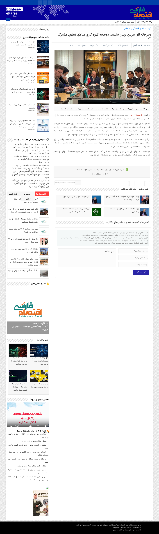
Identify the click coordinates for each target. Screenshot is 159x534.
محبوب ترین (27, 196)
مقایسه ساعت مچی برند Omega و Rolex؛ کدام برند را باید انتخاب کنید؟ (21, 59)
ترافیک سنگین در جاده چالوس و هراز (23, 270)
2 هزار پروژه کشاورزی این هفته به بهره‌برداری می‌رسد (30, 328)
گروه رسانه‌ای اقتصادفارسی (122, 530)
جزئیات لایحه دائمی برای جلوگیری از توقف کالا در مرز (23, 250)
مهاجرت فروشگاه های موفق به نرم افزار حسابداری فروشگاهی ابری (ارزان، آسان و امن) (22, 76)
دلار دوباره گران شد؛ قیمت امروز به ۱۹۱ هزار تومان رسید (23, 240)
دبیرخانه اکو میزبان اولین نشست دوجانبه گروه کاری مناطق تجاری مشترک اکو (104, 36)
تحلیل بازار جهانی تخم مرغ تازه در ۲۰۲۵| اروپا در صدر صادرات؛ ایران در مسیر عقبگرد (24, 262)
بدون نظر (82, 45)
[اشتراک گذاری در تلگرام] (137, 183)
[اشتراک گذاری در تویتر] (142, 183)
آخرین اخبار (41, 194)
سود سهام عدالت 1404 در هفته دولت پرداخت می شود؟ (113, 22)
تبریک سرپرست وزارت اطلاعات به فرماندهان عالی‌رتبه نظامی (76, 210)
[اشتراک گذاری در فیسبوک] (147, 183)
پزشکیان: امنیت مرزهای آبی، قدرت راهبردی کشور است (124, 210)
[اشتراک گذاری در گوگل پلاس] (132, 183)
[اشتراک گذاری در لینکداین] (126, 183)
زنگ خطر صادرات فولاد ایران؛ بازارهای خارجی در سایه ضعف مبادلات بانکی (23, 210)
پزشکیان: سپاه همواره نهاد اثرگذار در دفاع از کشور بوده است (122, 198)
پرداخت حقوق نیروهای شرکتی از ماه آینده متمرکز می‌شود (23, 220)
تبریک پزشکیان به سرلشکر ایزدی (76, 196)
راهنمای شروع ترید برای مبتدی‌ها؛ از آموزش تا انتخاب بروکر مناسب (19, 387)
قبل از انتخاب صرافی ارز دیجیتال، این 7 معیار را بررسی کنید (22, 43)
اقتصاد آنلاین (137, 45)
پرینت (72, 45)
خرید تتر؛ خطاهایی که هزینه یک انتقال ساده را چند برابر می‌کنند (23, 91)
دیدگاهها (13, 194)
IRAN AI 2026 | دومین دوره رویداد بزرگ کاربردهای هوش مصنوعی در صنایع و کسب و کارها (22, 123)
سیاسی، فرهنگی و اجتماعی (135, 28)
